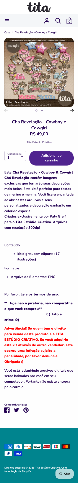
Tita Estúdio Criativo (39, 142)
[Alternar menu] (7, 20)
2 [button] (42, 110)
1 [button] (36, 110)
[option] (39, 72)
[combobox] (15, 156)
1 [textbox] (8, 157)
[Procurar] (58, 19)
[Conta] (46, 19)
